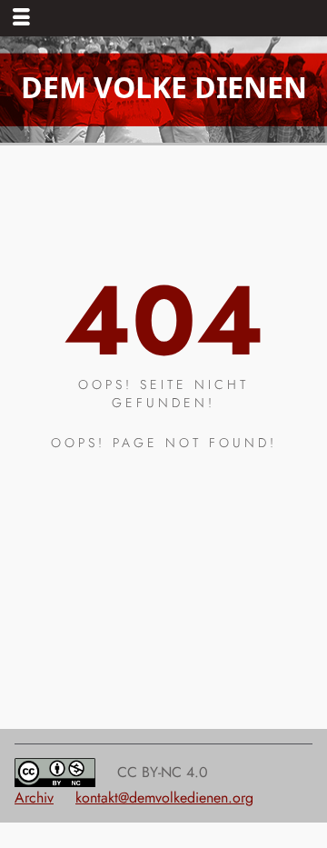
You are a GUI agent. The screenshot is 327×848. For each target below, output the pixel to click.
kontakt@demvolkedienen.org (164, 797)
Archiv (34, 797)
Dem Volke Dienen (164, 86)
